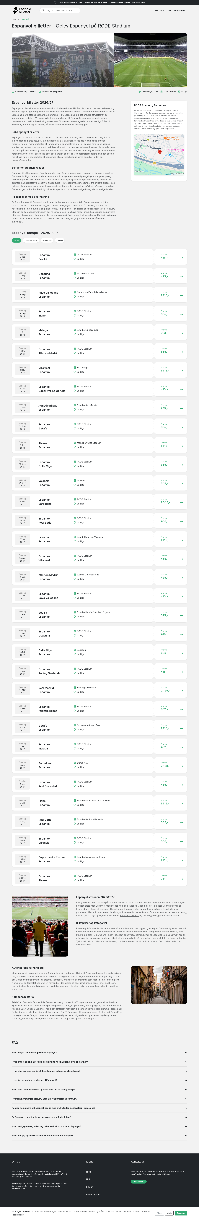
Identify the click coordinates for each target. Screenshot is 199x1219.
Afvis (169, 1213)
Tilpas (159, 1213)
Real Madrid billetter (167, 905)
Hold (162, 10)
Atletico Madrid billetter (141, 905)
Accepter (181, 1213)
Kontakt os (138, 1182)
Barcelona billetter (129, 915)
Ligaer (169, 10)
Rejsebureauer (180, 10)
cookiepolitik (18, 1215)
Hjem (156, 10)
